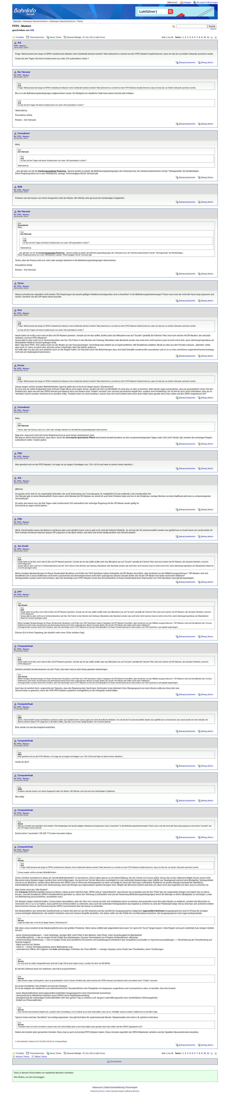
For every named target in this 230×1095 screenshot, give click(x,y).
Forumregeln (132, 1087)
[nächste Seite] (211, 37)
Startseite (17, 21)
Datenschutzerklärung (114, 1087)
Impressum (97, 1087)
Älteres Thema (41, 1057)
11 (208, 37)
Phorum (102, 1091)
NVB (20, 187)
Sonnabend (23, 133)
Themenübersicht (37, 37)
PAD (20, 453)
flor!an (21, 365)
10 (205, 37)
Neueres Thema (22, 1057)
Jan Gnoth (23, 546)
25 (84, 37)
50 (87, 37)
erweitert (213, 29)
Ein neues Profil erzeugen (207, 2)
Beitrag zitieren (207, 62)
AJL (32, 30)
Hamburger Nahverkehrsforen (35, 21)
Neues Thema (55, 37)
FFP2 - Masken (20, 46)
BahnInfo (136, 1091)
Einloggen (187, 2)
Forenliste (20, 37)
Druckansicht (115, 1061)
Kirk (20, 310)
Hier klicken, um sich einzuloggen (29, 1077)
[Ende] (215, 37)
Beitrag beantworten (187, 62)
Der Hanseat (24, 72)
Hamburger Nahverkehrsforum (62, 21)
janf (19, 591)
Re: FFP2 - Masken (21, 75)
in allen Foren (99, 37)
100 (91, 37)
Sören (21, 283)
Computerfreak (25, 646)
